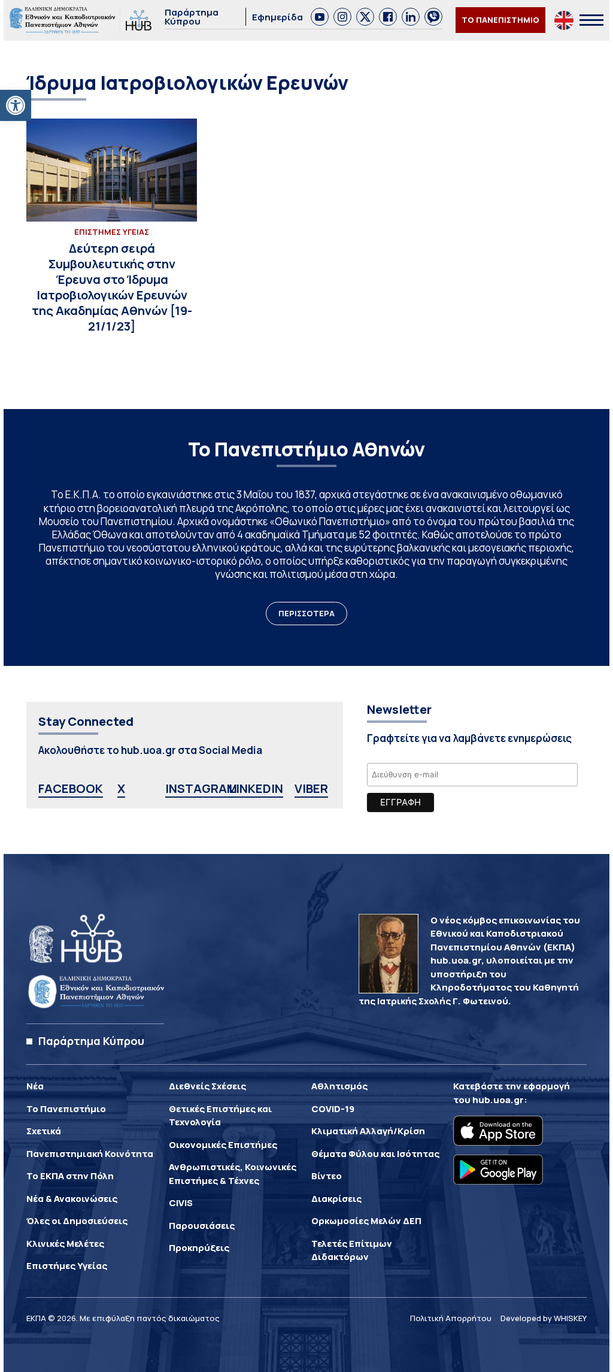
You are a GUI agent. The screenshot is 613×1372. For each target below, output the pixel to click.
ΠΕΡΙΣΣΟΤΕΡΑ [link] (306, 613)
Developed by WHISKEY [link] (543, 1318)
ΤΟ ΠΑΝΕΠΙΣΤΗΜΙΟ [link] (500, 19)
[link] (15, 105)
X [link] (121, 788)
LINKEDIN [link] (256, 788)
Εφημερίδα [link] (277, 17)
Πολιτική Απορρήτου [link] (450, 1318)
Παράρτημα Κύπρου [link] (192, 17)
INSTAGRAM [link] (201, 788)
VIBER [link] (311, 788)
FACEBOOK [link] (70, 788)
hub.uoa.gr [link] (498, 1100)
